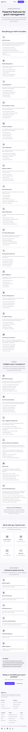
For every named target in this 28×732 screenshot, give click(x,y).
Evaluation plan (12, 718)
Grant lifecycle (12, 722)
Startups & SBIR (16, 704)
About (2, 714)
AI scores (3, 706)
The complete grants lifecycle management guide (13, 662)
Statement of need (13, 714)
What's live (3, 720)
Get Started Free (10, 683)
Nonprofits (15, 708)
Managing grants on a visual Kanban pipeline (12, 666)
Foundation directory (5, 708)
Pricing (2, 704)
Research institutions (17, 702)
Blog (2, 718)
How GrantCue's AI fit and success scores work (12, 660)
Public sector (16, 706)
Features (3, 702)
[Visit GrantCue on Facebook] (2, 728)
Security (22, 718)
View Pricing (19, 683)
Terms (21, 716)
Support (3, 716)
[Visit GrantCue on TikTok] (13, 728)
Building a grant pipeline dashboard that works (12, 664)
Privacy (21, 714)
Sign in (14, 1)
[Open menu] (26, 2)
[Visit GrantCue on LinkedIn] (7, 728)
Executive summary (13, 716)
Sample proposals (12, 720)
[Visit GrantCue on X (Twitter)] (4, 728)
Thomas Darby (23, 726)
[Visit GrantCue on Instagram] (10, 728)
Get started (20, 1)
